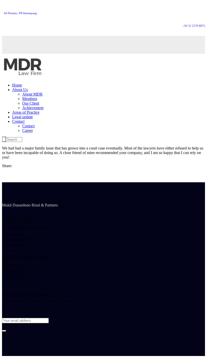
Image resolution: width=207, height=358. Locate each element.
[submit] (4, 331)
